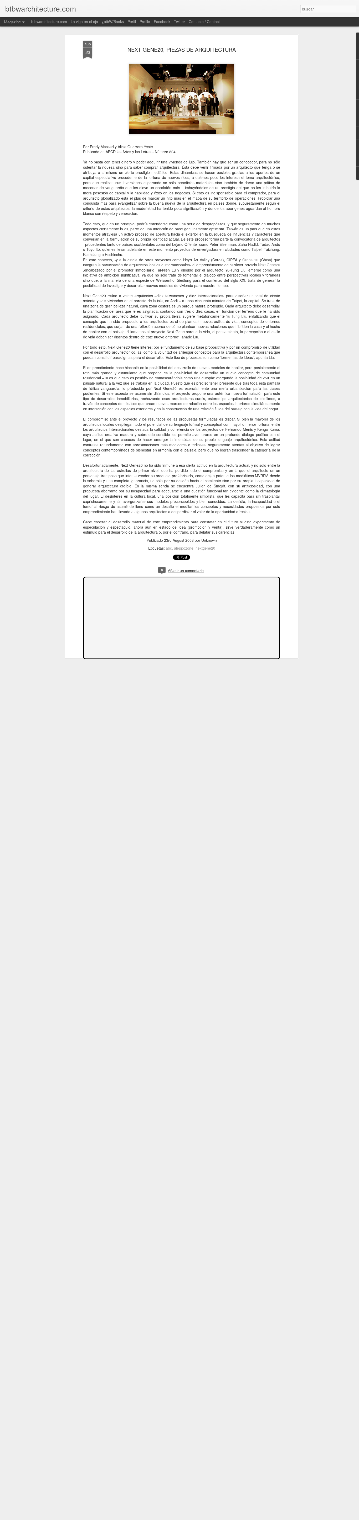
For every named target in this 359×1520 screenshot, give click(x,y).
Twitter (179, 21)
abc (169, 548)
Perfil (131, 21)
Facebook (162, 21)
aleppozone (183, 548)
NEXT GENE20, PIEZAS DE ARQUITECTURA (181, 49)
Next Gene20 (269, 264)
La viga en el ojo (84, 21)
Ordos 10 (250, 259)
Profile (145, 21)
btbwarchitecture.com (49, 21)
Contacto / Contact (204, 21)
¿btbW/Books (113, 21)
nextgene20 (205, 548)
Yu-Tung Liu (236, 316)
